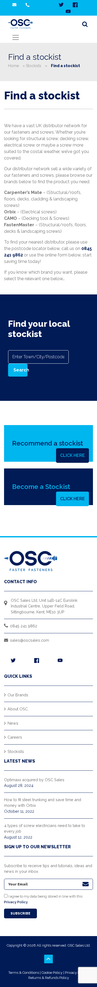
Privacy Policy (16, 902)
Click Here (72, 455)
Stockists (33, 66)
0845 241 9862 (23, 626)
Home (13, 66)
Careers (15, 737)
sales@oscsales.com (29, 640)
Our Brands (18, 695)
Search (20, 370)
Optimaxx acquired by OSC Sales (34, 779)
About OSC (18, 709)
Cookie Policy (52, 973)
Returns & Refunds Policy (48, 978)
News (13, 723)
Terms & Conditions (23, 973)
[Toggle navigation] (15, 37)
